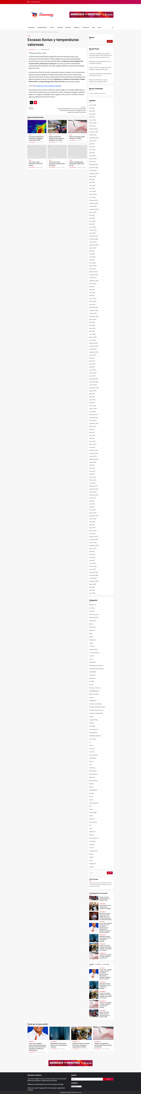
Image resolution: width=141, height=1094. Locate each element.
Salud (90, 828)
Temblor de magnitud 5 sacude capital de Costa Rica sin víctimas (100, 74)
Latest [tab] (92, 964)
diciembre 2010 (93, 536)
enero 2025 (92, 161)
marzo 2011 (92, 527)
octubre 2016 (93, 456)
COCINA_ (92, 646)
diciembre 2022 (93, 236)
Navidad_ (91, 793)
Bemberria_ (92, 630)
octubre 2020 (93, 313)
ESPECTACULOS (93, 694)
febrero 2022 (93, 266)
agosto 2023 (92, 212)
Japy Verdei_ (92, 739)
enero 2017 (92, 447)
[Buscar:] (98, 872)
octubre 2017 (93, 420)
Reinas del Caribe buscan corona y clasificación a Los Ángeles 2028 (98, 80)
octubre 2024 (93, 170)
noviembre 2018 (93, 382)
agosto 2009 (92, 584)
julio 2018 (92, 394)
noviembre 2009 (93, 575)
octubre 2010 (93, 542)
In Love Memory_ (93, 729)
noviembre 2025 (93, 132)
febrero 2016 (93, 480)
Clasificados (92, 640)
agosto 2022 (92, 248)
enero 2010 (92, 569)
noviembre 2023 (93, 203)
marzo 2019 (92, 370)
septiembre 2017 (94, 423)
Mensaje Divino (93, 774)
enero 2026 (92, 126)
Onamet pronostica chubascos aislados (48, 86)
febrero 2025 (93, 158)
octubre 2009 (93, 578)
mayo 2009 (92, 593)
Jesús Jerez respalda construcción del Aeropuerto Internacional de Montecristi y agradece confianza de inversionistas (100, 55)
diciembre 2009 (93, 572)
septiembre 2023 (94, 209)
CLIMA (93, 27)
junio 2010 (92, 554)
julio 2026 (92, 108)
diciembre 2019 (93, 343)
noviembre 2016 (93, 453)
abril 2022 (92, 260)
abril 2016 (92, 474)
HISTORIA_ (92, 726)
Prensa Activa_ (93, 822)
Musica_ (91, 787)
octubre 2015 (93, 492)
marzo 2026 (92, 120)
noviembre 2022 (93, 239)
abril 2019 (92, 367)
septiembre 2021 (94, 280)
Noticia (91, 796)
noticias (91, 800)
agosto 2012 (92, 519)
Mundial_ (91, 783)
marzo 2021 (92, 298)
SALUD (99, 27)
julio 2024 (92, 179)
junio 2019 (92, 361)
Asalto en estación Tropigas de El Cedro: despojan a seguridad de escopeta (100, 68)
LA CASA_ (92, 752)
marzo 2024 (92, 191)
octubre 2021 (93, 277)
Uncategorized (93, 851)
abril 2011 (92, 524)
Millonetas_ (92, 777)
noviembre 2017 (93, 417)
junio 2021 (92, 289)
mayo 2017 (92, 435)
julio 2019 (92, 358)
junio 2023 (92, 218)
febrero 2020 (93, 337)
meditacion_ (92, 768)
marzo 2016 (92, 477)
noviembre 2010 (93, 539)
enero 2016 (92, 483)
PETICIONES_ (93, 812)
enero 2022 (92, 269)
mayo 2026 (92, 114)
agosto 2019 (92, 355)
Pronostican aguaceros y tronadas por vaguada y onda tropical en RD (37, 126)
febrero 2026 (93, 123)
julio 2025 (92, 144)
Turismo (91, 847)
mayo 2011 (92, 521)
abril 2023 (92, 224)
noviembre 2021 (93, 274)
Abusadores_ (92, 604)
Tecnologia (92, 841)
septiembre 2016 (94, 459)
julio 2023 (92, 215)
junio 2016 (92, 468)
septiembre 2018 (94, 388)
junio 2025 (92, 146)
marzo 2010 (92, 563)
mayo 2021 (92, 292)
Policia (91, 815)
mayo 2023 (92, 221)
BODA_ (91, 636)
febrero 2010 (93, 566)
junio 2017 (92, 432)
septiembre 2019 (94, 352)
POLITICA (52, 27)
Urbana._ (91, 854)
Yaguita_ (91, 867)
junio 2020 (92, 325)
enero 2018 (92, 411)
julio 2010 (92, 551)
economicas (92, 675)
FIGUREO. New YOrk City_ (96, 710)
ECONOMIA (60, 27)
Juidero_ (91, 745)
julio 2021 (92, 286)
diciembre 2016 (93, 450)
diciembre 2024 (93, 164)
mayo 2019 (92, 364)
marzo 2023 (92, 227)
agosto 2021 (92, 283)
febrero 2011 (93, 530)
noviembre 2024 (93, 167)
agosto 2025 (92, 141)
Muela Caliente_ (93, 780)
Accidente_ (92, 608)
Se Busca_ (92, 835)
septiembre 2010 (94, 545)
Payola (91, 809)
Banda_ (91, 624)
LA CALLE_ (92, 748)
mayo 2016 (92, 471)
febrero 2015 (93, 513)
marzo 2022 (92, 263)
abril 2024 (92, 188)
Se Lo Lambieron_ (94, 838)
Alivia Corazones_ (94, 614)
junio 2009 (92, 590)
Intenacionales (93, 732)
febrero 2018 (93, 408)
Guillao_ (91, 716)
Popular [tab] (98, 964)
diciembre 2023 (93, 200)
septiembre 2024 (94, 173)
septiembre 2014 (94, 516)
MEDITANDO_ (93, 771)
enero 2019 (92, 376)
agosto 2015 (92, 498)
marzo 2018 (92, 405)
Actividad (92, 611)
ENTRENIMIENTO (94, 691)
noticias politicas (93, 803)
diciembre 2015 (93, 486)
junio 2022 (92, 254)
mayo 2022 (92, 257)
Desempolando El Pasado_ (96, 665)
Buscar (91, 37)
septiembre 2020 (94, 316)
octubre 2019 (93, 349)
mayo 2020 (92, 328)
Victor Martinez (31, 49)
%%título (31, 107)
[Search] (112, 27)
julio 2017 (92, 429)
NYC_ (90, 806)
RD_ (90, 825)
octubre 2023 (93, 206)
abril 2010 (92, 560)
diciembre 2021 (93, 271)
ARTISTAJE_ (92, 621)
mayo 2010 (92, 557)
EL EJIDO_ (92, 681)
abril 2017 (92, 438)
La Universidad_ (93, 755)
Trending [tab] (106, 964)
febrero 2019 (93, 373)
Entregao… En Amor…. (95, 688)
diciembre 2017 (93, 414)
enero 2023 (92, 233)
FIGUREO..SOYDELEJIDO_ (96, 713)
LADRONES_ (92, 758)
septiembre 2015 (94, 495)
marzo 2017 (92, 441)
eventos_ (91, 697)
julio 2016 (92, 465)
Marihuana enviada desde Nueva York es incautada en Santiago (100, 62)
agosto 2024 (92, 176)
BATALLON (92, 627)
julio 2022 (92, 251)
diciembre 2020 (93, 307)
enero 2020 (92, 340)
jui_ (90, 742)
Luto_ (90, 764)
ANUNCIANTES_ (94, 617)
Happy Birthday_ (93, 720)
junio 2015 (92, 504)
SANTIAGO (92, 831)
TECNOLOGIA (85, 27)
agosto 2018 (92, 391)
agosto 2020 (92, 319)
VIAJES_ (91, 857)
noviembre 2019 (93, 346)
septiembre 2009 (94, 581)
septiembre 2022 (94, 245)
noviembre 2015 (93, 489)
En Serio (91, 684)
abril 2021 (92, 295)
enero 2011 (92, 533)
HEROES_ (91, 723)
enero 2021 (92, 304)
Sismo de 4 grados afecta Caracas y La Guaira (77, 126)
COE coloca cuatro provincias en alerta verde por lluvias (57, 152)
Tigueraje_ (92, 844)
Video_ (91, 860)
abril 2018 (92, 402)
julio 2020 (92, 322)
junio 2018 (92, 396)
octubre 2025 (93, 135)
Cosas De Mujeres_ (94, 652)
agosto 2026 (92, 105)
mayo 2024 (92, 185)
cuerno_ (91, 659)
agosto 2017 (92, 426)
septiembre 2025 (94, 138)
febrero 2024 (93, 194)
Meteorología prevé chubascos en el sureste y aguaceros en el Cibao (57, 126)
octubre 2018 (93, 385)
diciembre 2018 (93, 379)
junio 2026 (92, 111)
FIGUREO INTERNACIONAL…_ (97, 707)
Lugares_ (91, 761)
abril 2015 (92, 507)
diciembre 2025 (93, 129)
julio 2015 (92, 501)
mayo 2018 (92, 399)
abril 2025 (92, 152)
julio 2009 (92, 587)
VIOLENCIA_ (92, 863)
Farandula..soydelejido (95, 704)
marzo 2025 (92, 155)
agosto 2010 (92, 548)
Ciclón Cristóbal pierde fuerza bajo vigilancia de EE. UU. (77, 152)
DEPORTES (68, 27)
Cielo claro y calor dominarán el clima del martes (37, 152)
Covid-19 (91, 656)
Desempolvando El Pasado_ (96, 668)
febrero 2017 (93, 444)
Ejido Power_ (92, 678)
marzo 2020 (92, 334)
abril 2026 (92, 117)
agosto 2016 (92, 462)
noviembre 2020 (93, 310)
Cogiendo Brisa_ (93, 649)
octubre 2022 (93, 242)
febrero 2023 (93, 230)
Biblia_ (91, 633)
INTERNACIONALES (42, 27)
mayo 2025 (92, 149)
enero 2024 (92, 197)
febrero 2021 (93, 301)
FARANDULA (77, 27)
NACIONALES (31, 27)
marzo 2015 (92, 510)
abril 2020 (92, 331)
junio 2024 (92, 182)
